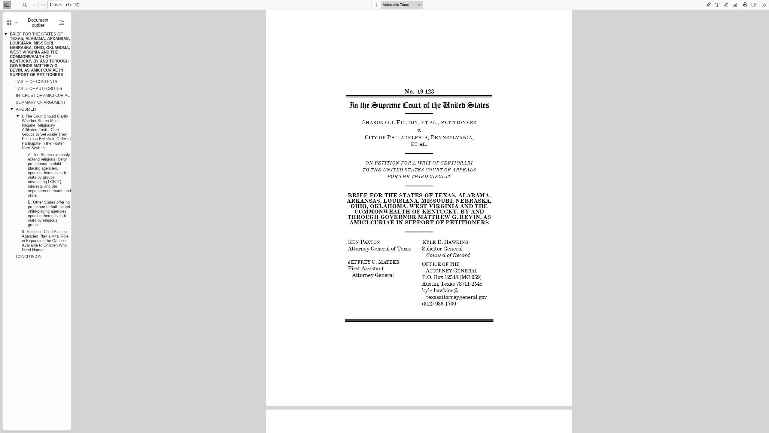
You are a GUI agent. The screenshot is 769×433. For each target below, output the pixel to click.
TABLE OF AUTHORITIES (39, 88)
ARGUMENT (27, 109)
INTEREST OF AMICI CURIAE (43, 95)
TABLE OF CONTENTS (36, 81)
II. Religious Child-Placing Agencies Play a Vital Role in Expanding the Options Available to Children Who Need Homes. (45, 240)
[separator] (73, 221)
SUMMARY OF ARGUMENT (41, 102)
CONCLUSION (28, 256)
